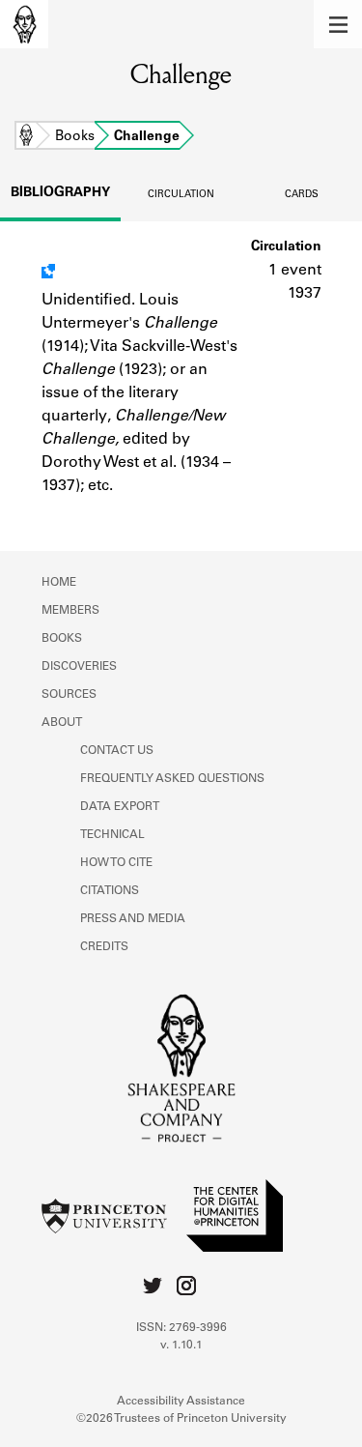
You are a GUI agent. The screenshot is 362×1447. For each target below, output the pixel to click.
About (62, 723)
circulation (181, 195)
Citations (109, 891)
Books (75, 137)
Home (26, 137)
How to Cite (116, 863)
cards (302, 195)
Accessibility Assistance (181, 1401)
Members (70, 611)
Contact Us (116, 751)
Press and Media (132, 919)
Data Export (119, 807)
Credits (104, 947)
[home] (24, 24)
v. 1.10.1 (181, 1345)
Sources (69, 695)
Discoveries (79, 667)
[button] (338, 24)
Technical (112, 835)
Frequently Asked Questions (172, 779)
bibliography (60, 193)
